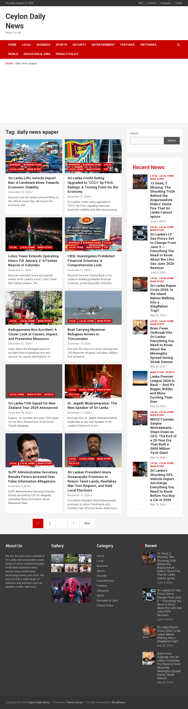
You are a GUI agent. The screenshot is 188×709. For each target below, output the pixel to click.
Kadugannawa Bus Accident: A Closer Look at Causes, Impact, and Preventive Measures (33, 334)
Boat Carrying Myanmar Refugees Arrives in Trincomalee (86, 334)
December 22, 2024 (19, 192)
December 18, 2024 (19, 412)
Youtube (151, 3)
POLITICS (74, 394)
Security (79, 44)
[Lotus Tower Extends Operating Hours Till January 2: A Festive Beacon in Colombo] (33, 234)
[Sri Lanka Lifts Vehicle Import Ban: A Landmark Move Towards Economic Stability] (33, 156)
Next (87, 523)
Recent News (148, 167)
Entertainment (103, 44)
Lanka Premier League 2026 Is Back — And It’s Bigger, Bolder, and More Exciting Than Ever (162, 389)
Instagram (165, 3)
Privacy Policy (67, 54)
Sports (61, 44)
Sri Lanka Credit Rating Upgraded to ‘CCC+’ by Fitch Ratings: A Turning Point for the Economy (93, 185)
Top (106, 169)
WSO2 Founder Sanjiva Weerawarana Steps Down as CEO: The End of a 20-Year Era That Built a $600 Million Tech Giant (163, 436)
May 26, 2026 (158, 315)
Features (127, 44)
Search (134, 133)
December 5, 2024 (18, 486)
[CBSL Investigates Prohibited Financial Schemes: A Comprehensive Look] (93, 234)
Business (43, 44)
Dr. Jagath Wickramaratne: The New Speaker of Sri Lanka (92, 405)
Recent (151, 546)
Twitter (178, 3)
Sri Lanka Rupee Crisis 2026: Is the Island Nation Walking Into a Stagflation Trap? (163, 298)
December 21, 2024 (79, 196)
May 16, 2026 (158, 504)
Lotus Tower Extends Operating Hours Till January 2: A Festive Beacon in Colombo (33, 260)
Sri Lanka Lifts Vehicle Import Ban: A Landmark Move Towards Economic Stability (33, 182)
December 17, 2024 (79, 412)
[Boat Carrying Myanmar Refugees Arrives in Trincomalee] (93, 308)
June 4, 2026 (157, 221)
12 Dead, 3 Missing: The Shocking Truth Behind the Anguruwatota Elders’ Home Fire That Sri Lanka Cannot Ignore (162, 200)
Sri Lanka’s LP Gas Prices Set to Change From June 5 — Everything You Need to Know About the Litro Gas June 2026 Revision (163, 251)
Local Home (16, 169)
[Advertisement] (94, 93)
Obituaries (148, 44)
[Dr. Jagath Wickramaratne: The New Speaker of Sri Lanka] (93, 381)
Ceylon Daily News (38, 702)
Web (140, 3)
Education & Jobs (37, 54)
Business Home (33, 164)
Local (26, 44)
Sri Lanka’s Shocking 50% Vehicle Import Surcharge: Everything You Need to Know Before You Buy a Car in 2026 (162, 485)
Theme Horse (74, 702)
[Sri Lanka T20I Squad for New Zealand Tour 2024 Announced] (33, 381)
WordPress (118, 702)
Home (12, 44)
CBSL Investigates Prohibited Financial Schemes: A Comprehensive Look (91, 260)
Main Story (34, 169)
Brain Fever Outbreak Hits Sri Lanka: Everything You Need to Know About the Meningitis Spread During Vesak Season (162, 345)
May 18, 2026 (158, 406)
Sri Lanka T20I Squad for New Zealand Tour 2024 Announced (33, 405)
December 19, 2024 (79, 343)
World (13, 54)
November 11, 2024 (79, 495)
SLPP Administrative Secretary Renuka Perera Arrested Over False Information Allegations (33, 476)
